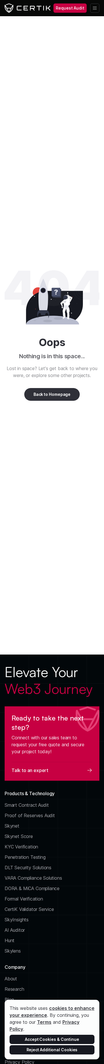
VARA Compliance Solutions (33, 878)
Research (14, 989)
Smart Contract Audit (27, 805)
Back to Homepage (52, 394)
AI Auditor (15, 930)
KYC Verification (21, 847)
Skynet (12, 826)
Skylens (13, 951)
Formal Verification (24, 899)
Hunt (9, 940)
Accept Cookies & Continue (52, 1039)
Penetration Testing (25, 857)
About (11, 979)
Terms (44, 1022)
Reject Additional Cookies (52, 1049)
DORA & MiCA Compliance (32, 888)
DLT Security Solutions (28, 867)
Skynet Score (19, 836)
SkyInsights (17, 919)
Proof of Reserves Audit (30, 815)
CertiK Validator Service (29, 909)
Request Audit (70, 7)
